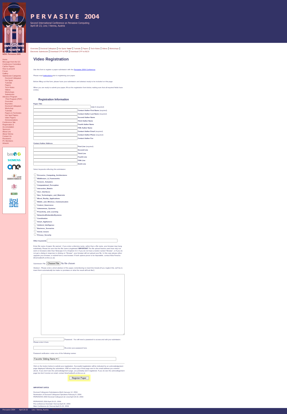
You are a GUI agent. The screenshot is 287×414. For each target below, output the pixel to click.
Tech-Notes (9, 87)
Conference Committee (11, 64)
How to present (8, 69)
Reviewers (6, 139)
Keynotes (9, 104)
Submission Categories (11, 76)
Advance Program (9, 97)
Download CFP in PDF (59, 51)
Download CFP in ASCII (79, 51)
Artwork (5, 143)
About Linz (6, 132)
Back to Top (57, 410)
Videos (7, 90)
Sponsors (6, 129)
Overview (9, 101)
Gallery (5, 73)
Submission (9, 94)
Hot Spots (9, 80)
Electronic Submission (39, 51)
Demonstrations (11, 120)
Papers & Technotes (13, 113)
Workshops (9, 92)
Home (4, 59)
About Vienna (7, 134)
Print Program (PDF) (13, 99)
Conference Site (8, 122)
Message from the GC (11, 62)
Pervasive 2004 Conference (84, 69)
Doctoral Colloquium (13, 78)
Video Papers (10, 118)
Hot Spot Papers (11, 115)
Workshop (9, 108)
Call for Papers (8, 66)
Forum (5, 71)
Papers (8, 85)
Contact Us (7, 136)
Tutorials (8, 83)
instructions (47, 75)
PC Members (7, 141)
